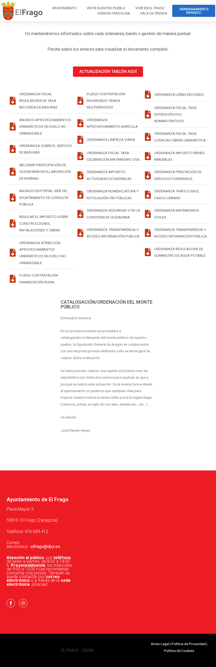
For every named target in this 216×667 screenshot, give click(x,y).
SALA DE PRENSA (153, 13)
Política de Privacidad (188, 644)
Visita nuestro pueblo (106, 8)
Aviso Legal (160, 644)
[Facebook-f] (11, 603)
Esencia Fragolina (113, 13)
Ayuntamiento (64, 8)
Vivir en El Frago (150, 8)
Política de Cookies (179, 651)
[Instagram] (23, 603)
